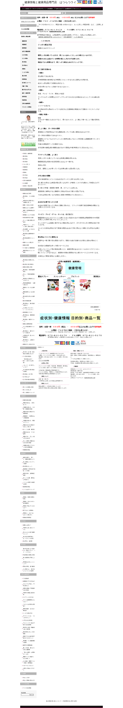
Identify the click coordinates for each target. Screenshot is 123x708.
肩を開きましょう (27, 466)
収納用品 (24, 100)
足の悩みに (25, 65)
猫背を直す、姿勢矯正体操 (29, 474)
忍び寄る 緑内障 (27, 541)
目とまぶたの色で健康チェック (29, 533)
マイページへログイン (38, 8)
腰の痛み (25, 156)
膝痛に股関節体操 (27, 324)
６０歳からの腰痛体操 (29, 248)
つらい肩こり (26, 164)
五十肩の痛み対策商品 (29, 379)
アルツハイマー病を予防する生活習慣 (29, 623)
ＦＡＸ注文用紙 (25, 29)
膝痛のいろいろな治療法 (29, 288)
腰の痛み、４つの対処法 (29, 197)
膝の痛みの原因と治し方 (29, 260)
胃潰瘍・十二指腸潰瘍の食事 (29, 641)
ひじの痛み (25, 58)
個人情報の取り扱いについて (53, 701)
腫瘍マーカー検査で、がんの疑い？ (29, 657)
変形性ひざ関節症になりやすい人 (29, 279)
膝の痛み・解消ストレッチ (29, 320)
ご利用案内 (50, 8)
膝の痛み (25, 159)
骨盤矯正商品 (26, 450)
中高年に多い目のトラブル (29, 528)
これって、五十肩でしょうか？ (29, 366)
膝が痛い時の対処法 (28, 264)
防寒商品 (24, 79)
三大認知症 (26, 578)
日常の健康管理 (26, 103)
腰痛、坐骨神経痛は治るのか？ (29, 211)
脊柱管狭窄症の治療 (28, 217)
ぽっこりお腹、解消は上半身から (29, 478)
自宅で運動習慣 (26, 51)
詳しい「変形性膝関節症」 (29, 275)
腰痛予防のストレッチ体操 (29, 251)
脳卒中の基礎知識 (27, 645)
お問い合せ (59, 8)
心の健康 (25, 183)
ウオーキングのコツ (28, 665)
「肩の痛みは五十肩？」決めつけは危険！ (28, 360)
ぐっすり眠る (25, 72)
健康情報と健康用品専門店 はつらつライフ (49, 4)
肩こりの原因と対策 (28, 387)
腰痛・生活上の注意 (28, 205)
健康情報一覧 (24, 149)
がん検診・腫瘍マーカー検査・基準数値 (29, 662)
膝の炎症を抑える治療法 (29, 297)
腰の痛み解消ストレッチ (29, 238)
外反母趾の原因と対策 (29, 555)
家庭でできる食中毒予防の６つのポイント (29, 637)
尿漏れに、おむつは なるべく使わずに (29, 513)
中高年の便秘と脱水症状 (29, 593)
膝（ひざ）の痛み (25, 255)
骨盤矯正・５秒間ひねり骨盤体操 (29, 417)
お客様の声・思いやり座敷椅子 (29, 336)
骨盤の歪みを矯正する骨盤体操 (29, 412)
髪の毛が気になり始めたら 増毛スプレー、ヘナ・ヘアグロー (29, 550)
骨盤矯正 (24, 44)
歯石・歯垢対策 (26, 93)
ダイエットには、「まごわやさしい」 (29, 616)
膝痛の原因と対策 (27, 267)
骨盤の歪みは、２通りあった (29, 403)
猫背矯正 (24, 48)
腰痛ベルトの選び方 (28, 242)
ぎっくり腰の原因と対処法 (29, 221)
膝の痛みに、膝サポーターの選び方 (29, 331)
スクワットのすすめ (28, 597)
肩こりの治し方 (27, 389)
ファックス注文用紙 (44, 360)
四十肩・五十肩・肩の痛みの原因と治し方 (29, 352)
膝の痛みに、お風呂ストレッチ (29, 340)
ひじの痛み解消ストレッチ (29, 327)
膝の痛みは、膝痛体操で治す (29, 315)
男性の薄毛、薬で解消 (29, 566)
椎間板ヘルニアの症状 (29, 215)
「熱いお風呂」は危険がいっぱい (29, 653)
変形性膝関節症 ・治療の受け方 (29, 283)
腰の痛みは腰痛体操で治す (29, 234)
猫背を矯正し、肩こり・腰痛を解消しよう (29, 458)
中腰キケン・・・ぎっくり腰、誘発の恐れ (29, 225)
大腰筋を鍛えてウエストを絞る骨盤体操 (29, 446)
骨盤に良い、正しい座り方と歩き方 (29, 437)
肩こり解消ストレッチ (29, 392)
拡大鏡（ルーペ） (26, 82)
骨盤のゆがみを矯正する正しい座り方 (29, 425)
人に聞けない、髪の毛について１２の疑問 (29, 570)
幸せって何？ (26, 677)
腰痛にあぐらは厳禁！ (29, 207)
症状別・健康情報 (27, 153)
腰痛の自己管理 (27, 193)
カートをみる (25, 8)
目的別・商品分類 (25, 36)
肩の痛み (24, 62)
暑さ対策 (24, 75)
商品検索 (23, 13)
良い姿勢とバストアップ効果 (29, 462)
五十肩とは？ (26, 376)
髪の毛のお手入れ (26, 89)
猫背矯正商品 (26, 486)
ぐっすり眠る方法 (27, 613)
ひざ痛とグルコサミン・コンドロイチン (28, 308)
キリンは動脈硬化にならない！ (29, 600)
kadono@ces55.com (57, 31)
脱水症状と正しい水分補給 (29, 632)
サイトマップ (77, 8)
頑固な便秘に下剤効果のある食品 (29, 589)
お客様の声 (68, 8)
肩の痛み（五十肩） (28, 374)
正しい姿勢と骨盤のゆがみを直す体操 (29, 441)
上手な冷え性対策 (27, 620)
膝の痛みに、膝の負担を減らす (29, 304)
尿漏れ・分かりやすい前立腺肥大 (29, 502)
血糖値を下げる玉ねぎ (29, 581)
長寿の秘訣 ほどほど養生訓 (29, 609)
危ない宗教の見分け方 (29, 680)
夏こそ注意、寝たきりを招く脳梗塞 (29, 648)
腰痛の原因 (26, 245)
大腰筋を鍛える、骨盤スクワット (29, 421)
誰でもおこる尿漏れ (28, 510)
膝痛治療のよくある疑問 (29, 292)
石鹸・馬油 (25, 86)
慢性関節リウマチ (27, 312)
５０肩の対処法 (27, 356)
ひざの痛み (25, 55)
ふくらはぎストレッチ (29, 489)
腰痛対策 (24, 41)
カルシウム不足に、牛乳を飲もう (29, 584)
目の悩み (25, 175)
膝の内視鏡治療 (27, 300)
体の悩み (25, 177)
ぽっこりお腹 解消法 (29, 429)
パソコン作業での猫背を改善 (29, 483)
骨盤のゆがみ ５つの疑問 (29, 433)
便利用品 (24, 96)
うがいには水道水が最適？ (29, 605)
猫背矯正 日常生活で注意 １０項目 (29, 469)
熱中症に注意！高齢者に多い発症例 (29, 628)
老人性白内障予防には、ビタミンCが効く (28, 537)
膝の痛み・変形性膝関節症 (29, 270)
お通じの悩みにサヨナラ (29, 669)
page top (97, 309)
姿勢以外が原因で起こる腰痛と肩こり (29, 201)
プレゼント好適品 (26, 107)
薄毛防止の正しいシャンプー (29, 562)
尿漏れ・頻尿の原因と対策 (29, 497)
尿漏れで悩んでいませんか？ (29, 506)
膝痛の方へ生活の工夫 (29, 344)
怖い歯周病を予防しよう (29, 558)
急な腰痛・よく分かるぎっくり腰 (29, 230)
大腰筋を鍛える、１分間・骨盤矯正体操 (29, 408)
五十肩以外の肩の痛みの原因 (29, 370)
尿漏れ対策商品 (27, 517)
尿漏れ (24, 68)
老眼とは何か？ (27, 525)
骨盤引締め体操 (27, 400)
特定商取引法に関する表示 (70, 701)
